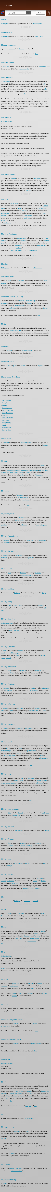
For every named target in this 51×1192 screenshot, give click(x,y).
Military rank (5, 23)
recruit (3, 653)
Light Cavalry (6, 420)
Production (4, 916)
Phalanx (4, 405)
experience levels (32, 250)
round (30, 1096)
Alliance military (33, 470)
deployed (40, 983)
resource (21, 301)
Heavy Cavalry (6, 422)
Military (3, 472)
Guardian (5, 415)
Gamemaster (24, 470)
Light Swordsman (7, 410)
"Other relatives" (28, 215)
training (32, 988)
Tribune (41, 470)
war (41, 755)
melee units (24, 443)
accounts (3, 1138)
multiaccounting (29, 1118)
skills (9, 280)
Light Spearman (6, 400)
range (23, 1096)
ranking (5, 1183)
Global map (42, 540)
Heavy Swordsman (7, 413)
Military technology (7, 623)
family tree (27, 218)
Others (28, 472)
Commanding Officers (15, 1093)
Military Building (6, 956)
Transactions (10, 470)
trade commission (24, 69)
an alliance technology (15, 1168)
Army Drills (19, 1091)
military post (45, 688)
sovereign (21, 650)
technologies (15, 883)
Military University (26, 845)
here (36, 54)
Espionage (10, 472)
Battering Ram (6, 430)
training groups (14, 653)
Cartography (27, 936)
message (5, 728)
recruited (8, 658)
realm (42, 465)
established (8, 690)
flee (11, 1101)
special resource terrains (8, 783)
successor (12, 49)
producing (12, 308)
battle (11, 710)
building (43, 881)
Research (10, 845)
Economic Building (7, 121)
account (16, 1131)
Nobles (20, 208)
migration (24, 525)
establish (6, 542)
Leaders (43, 1091)
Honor (31, 1093)
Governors (21, 280)
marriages (18, 248)
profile (22, 475)
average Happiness (41, 525)
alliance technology (14, 630)
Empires (23, 240)
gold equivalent (31, 751)
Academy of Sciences (7, 881)
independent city (44, 758)
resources (13, 178)
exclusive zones (18, 780)
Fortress (29, 303)
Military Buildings (27, 575)
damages (9, 866)
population (26, 500)
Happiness (40, 366)
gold (14, 366)
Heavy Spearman (7, 403)
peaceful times (31, 941)
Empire (44, 593)
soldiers (40, 605)
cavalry (17, 938)
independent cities (42, 780)
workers (23, 366)
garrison (30, 557)
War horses (37, 936)
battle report (18, 728)
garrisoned (4, 986)
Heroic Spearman (7, 408)
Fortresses (19, 555)
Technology (6, 66)
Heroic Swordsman (7, 418)
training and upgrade (16, 250)
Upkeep (12, 673)
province (28, 190)
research (9, 350)
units (2, 710)
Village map (38, 475)
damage (6, 1098)
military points (37, 23)
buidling (9, 605)
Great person (41, 208)
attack (29, 443)
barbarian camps (6, 751)
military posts (31, 540)
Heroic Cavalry (6, 427)
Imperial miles (34, 690)
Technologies (18, 830)
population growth (27, 350)
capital (35, 881)
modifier (15, 1023)
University (40, 878)
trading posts (39, 783)
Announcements (18, 472)
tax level (8, 366)
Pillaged (6, 755)
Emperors (23, 573)
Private (46, 470)
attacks (45, 650)
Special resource (34, 938)
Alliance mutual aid (16, 1171)
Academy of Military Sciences (31, 888)
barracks (30, 983)
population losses (23, 497)
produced (35, 901)
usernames (12, 1153)
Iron (42, 913)
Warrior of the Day (15, 330)
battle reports (29, 728)
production (4, 303)
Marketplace (42, 66)
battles (20, 748)
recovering (37, 708)
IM (22, 778)
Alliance (17, 470)
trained (14, 983)
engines (27, 863)
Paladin (4, 425)
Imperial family (5, 213)
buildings (17, 593)
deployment (45, 813)
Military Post (17, 815)
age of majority (41, 245)
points (8, 748)
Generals (20, 813)
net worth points (20, 520)
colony (33, 301)
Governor (38, 573)
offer (44, 84)
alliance (45, 445)
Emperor (21, 49)
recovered (32, 710)
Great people (14, 203)
